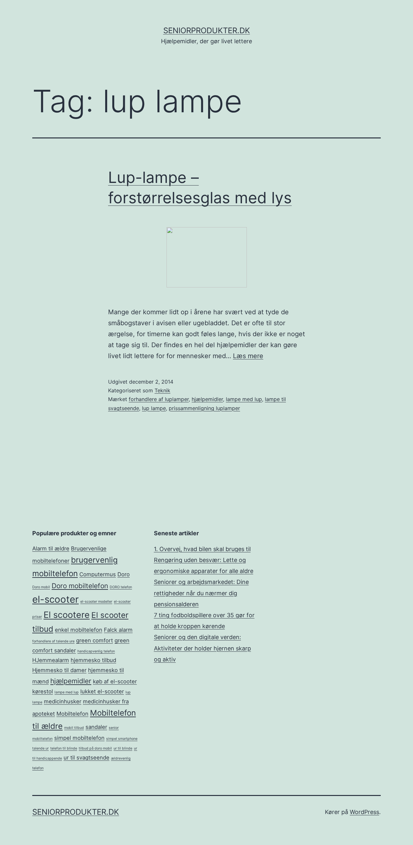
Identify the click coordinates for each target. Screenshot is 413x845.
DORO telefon (121, 587)
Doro (123, 574)
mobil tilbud (74, 728)
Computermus (97, 574)
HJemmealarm (50, 660)
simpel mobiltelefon (79, 738)
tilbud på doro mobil (95, 748)
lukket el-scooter (102, 691)
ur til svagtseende (86, 757)
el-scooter (55, 599)
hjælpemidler (207, 399)
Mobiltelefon (72, 713)
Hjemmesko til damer (59, 670)
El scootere (67, 614)
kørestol (42, 691)
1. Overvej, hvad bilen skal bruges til (202, 549)
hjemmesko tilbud (93, 660)
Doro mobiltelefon (80, 586)
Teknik (162, 390)
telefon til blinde (63, 748)
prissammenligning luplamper (204, 408)
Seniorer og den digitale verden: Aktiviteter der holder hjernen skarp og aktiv (202, 648)
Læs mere (248, 356)
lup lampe (154, 408)
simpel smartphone (121, 739)
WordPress (364, 812)
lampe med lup (244, 399)
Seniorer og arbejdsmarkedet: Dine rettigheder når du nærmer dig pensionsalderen (201, 592)
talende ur (40, 748)
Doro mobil (41, 587)
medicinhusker (62, 701)
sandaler (96, 727)
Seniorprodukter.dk (206, 30)
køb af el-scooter (115, 681)
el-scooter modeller (96, 601)
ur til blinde (123, 748)
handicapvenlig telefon (96, 651)
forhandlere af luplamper (159, 399)
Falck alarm (118, 630)
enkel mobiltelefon (78, 630)
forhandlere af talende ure (53, 641)
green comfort (94, 640)
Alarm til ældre (50, 548)
